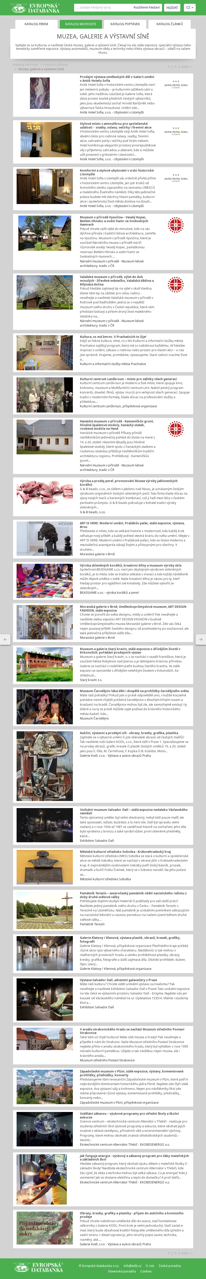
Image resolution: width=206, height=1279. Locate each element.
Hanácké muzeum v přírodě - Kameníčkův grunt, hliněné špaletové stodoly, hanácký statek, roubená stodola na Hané (117, 425)
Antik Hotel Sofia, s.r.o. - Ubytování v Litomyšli (112, 112)
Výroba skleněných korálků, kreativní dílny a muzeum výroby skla (130, 565)
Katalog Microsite (80, 24)
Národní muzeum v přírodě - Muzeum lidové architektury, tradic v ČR (112, 263)
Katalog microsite (25, 64)
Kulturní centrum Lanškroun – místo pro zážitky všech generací (128, 379)
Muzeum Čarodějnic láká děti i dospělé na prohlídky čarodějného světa (134, 691)
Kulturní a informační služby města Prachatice (113, 364)
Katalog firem (36, 24)
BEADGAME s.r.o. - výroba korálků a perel (109, 592)
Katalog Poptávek (125, 24)
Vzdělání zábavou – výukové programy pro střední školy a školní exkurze (129, 1115)
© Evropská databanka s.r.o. (99, 1266)
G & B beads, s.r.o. (93, 512)
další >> (186, 67)
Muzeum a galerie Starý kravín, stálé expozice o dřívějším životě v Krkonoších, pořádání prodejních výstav (130, 651)
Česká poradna (170, 1266)
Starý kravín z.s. (91, 680)
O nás (150, 1266)
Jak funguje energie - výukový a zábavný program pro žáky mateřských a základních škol (134, 1158)
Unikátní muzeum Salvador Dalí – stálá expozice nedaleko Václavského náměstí (134, 812)
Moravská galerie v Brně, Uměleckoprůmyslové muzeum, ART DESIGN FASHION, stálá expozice (133, 609)
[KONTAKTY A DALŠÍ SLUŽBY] (200, 639)
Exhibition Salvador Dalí (97, 840)
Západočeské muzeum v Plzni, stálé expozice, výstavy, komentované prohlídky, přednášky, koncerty (131, 1073)
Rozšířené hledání (147, 7)
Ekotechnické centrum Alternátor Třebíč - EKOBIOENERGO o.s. (125, 1144)
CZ (188, 7)
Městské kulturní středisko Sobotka (105, 879)
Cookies (146, 1271)
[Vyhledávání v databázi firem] (38, 1268)
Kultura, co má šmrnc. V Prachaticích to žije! (113, 337)
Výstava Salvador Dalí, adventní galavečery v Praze (118, 980)
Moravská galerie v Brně (97, 554)
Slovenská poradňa (122, 1271)
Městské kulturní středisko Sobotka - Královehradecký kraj (125, 852)
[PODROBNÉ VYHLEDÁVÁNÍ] (5, 639)
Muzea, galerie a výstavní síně (41, 69)
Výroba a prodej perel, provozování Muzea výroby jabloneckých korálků (129, 483)
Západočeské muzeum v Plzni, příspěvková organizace (119, 1102)
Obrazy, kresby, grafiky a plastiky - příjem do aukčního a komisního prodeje (132, 1215)
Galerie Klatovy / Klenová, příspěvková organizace (115, 969)
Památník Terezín (92, 924)
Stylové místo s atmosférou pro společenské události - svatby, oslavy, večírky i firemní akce (115, 126)
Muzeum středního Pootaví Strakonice (107, 1060)
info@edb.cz (132, 1266)
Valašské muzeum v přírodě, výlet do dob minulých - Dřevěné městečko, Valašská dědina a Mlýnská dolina (117, 280)
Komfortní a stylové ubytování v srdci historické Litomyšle (117, 172)
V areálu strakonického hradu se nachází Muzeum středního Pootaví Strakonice (132, 1031)
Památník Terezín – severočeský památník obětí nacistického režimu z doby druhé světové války (133, 895)
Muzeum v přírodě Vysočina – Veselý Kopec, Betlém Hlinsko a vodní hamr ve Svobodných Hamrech (114, 221)
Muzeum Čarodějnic (94, 718)
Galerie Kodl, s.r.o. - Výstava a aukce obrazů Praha (115, 755)
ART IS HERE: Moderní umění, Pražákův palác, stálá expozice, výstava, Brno (132, 525)
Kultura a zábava (55, 64)
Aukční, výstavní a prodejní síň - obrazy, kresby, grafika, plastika (129, 733)
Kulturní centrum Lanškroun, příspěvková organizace (118, 406)
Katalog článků (170, 24)
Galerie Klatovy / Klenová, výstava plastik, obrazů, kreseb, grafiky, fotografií (130, 940)
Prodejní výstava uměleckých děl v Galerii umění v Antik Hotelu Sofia (117, 79)
